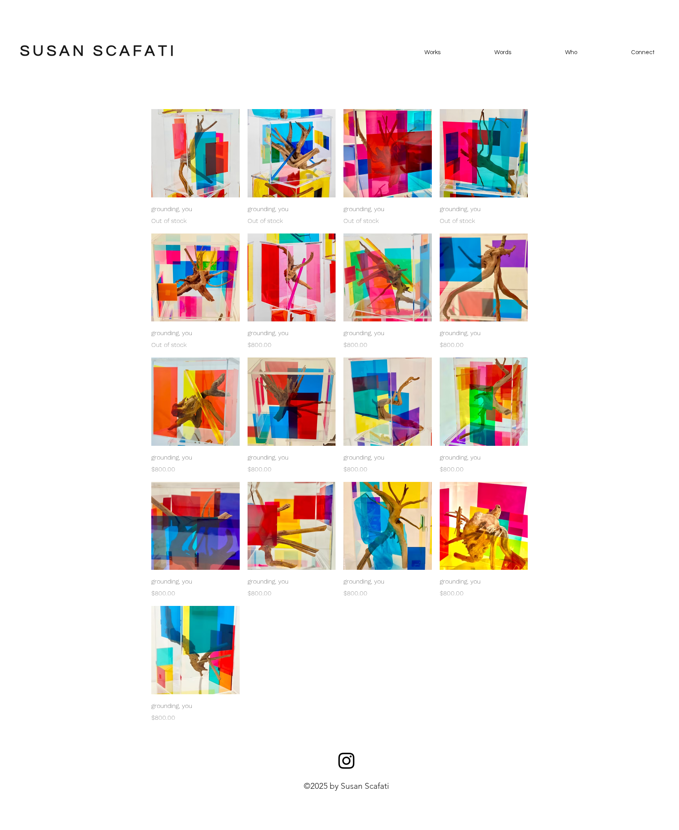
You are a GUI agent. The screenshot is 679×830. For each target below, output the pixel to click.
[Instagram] (346, 761)
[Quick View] (195, 153)
